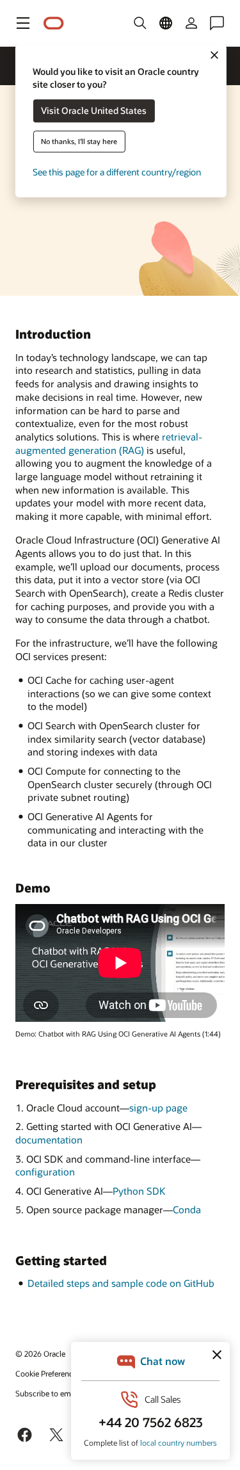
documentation (49, 1139)
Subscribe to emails (49, 1393)
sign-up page (158, 1107)
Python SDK (139, 1190)
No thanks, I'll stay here (79, 142)
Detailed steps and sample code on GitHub (121, 1283)
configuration (45, 1171)
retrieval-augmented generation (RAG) (108, 443)
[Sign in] (191, 23)
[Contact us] (217, 23)
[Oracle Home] (54, 23)
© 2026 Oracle (40, 1353)
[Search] (140, 23)
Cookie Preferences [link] (48, 1373)
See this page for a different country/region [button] (117, 172)
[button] (23, 23)
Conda (187, 1209)
